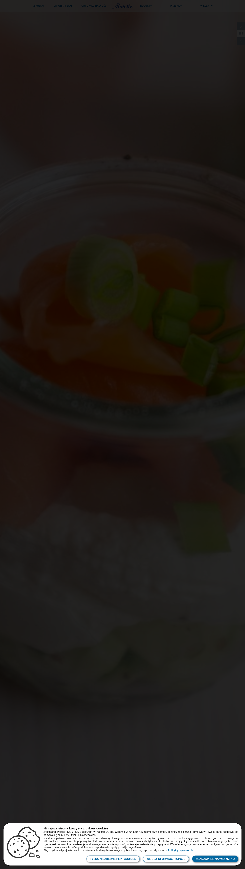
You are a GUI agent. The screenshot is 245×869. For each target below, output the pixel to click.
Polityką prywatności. (181, 850)
